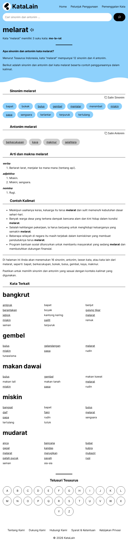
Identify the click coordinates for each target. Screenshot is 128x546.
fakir (47, 412)
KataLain (25, 6)
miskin (115, 106)
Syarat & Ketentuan (83, 530)
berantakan (10, 310)
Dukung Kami (37, 530)
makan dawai (22, 366)
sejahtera (70, 142)
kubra (89, 448)
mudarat (15, 432)
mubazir (91, 453)
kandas (48, 448)
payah (48, 458)
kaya (35, 142)
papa (9, 114)
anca (6, 443)
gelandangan (52, 345)
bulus (41, 106)
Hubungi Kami (58, 530)
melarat (90, 315)
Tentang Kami (16, 530)
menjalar (75, 106)
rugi (88, 458)
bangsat (8, 407)
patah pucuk (10, 458)
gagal (6, 448)
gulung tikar (93, 310)
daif (5, 412)
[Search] (119, 17)
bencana (49, 443)
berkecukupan (15, 142)
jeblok (6, 315)
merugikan (50, 453)
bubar (89, 443)
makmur (51, 142)
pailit (47, 320)
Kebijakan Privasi (110, 530)
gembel (57, 106)
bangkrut (16, 294)
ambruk (7, 305)
